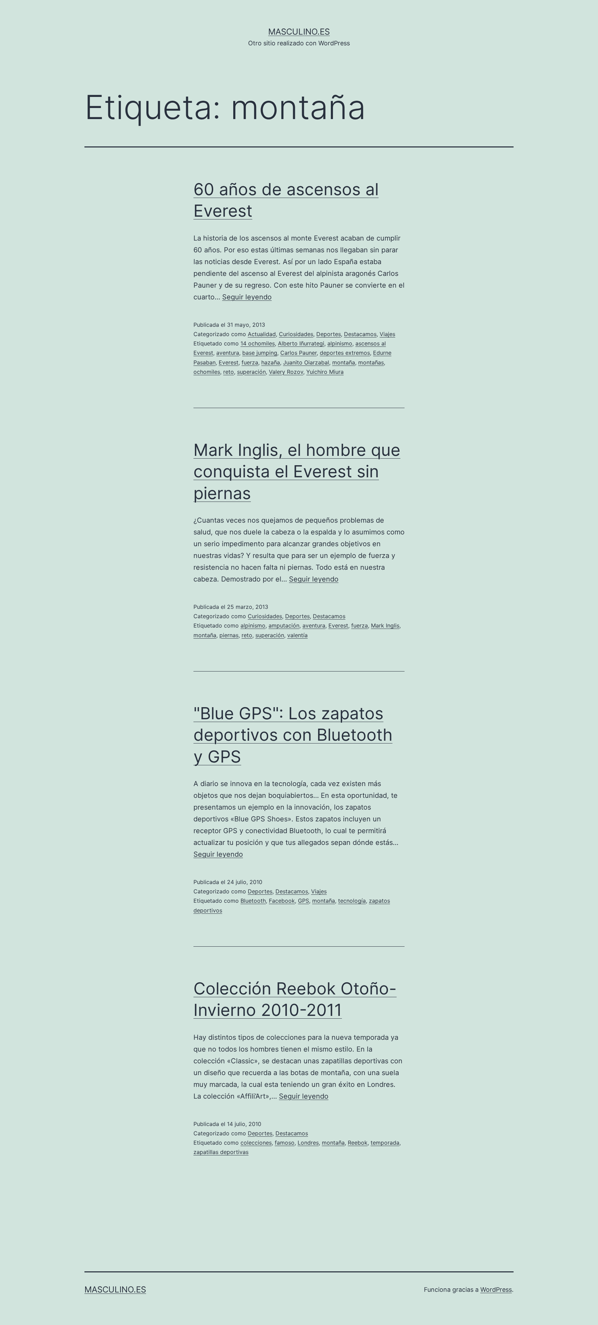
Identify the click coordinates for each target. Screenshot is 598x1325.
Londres (308, 1142)
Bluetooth (253, 900)
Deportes (328, 334)
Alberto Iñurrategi (301, 343)
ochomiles (206, 371)
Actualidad (262, 334)
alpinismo (339, 343)
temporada (385, 1142)
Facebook (282, 900)
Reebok (358, 1142)
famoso (285, 1142)
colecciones (256, 1142)
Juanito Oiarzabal (306, 362)
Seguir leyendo (247, 297)
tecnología (352, 900)
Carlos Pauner (298, 352)
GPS (303, 900)
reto (228, 371)
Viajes (387, 334)
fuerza (250, 362)
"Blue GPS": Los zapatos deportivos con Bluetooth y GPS (292, 735)
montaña (343, 362)
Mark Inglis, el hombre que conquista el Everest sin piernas (296, 471)
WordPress (496, 1289)
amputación (284, 625)
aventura (227, 352)
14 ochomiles (258, 343)
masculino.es (299, 32)
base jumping (259, 352)
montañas (371, 362)
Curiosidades (296, 334)
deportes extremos (345, 352)
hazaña (270, 362)
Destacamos (360, 334)
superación (251, 371)
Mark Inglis (385, 625)
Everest (228, 362)
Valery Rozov (286, 371)
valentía (297, 635)
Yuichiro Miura (325, 371)
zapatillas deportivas (220, 1151)
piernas (228, 635)
